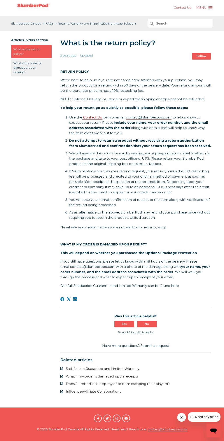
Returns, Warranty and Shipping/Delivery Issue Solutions (97, 23)
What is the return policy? (26, 51)
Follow (201, 56)
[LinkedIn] (75, 299)
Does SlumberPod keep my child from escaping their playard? (118, 384)
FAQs (49, 23)
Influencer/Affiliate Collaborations (93, 391)
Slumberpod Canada (26, 23)
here (175, 286)
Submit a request (154, 346)
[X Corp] (69, 299)
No (147, 324)
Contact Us (182, 8)
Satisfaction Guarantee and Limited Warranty (102, 369)
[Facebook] (62, 299)
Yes (124, 324)
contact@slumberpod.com (149, 117)
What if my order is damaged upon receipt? (27, 67)
